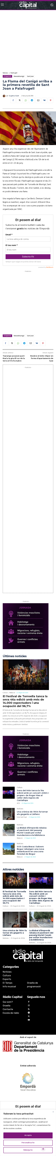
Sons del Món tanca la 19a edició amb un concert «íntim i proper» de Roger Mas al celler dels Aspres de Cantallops (33, 795)
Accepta (28, 1135)
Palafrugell (13, 73)
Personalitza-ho (28, 1142)
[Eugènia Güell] (4, 96)
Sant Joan (30, 76)
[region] (28, 1132)
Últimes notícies (15, 656)
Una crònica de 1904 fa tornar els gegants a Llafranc (32, 812)
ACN (18, 803)
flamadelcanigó (19, 76)
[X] (19, 100)
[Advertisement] (28, 41)
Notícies (5, 73)
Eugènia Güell (14, 96)
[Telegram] (32, 100)
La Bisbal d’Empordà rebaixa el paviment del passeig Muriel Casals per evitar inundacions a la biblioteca (31, 831)
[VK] (44, 100)
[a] (28, 955)
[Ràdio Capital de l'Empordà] (28, 5)
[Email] (38, 100)
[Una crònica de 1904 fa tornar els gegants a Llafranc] (9, 814)
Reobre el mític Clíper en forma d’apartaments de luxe (41, 358)
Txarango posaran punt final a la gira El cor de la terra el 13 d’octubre (14, 358)
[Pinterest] (50, 100)
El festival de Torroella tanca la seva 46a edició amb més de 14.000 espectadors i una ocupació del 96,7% (25, 701)
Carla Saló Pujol (22, 817)
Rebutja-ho (28, 1150)
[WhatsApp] (25, 100)
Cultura (5, 693)
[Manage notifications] (43, 1149)
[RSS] (29, 1009)
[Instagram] (29, 1006)
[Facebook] (13, 100)
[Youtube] (29, 1020)
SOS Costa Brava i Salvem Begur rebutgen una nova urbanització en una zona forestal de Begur (30, 850)
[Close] (53, 1111)
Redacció (12, 693)
